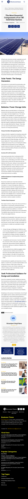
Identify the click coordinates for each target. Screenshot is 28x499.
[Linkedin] (15, 345)
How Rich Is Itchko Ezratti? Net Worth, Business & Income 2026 (8, 391)
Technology (11, 8)
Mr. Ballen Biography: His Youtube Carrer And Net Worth (8, 382)
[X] (12, 26)
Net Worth (3, 362)
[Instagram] (13, 345)
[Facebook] (9, 26)
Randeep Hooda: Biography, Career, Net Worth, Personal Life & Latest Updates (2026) (9, 374)
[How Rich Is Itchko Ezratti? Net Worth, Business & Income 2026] (23, 390)
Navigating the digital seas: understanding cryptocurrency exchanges (20, 352)
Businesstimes (5, 419)
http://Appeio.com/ (14, 325)
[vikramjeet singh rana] (14, 318)
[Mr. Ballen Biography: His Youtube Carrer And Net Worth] (23, 382)
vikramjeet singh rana (9, 22)
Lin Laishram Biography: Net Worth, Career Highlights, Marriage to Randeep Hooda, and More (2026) (9, 365)
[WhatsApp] (18, 26)
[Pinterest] (15, 26)
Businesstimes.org (21, 487)
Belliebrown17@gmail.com (14, 428)
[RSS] (23, 409)
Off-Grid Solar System (9, 312)
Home (6, 8)
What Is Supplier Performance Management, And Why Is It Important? (7, 351)
